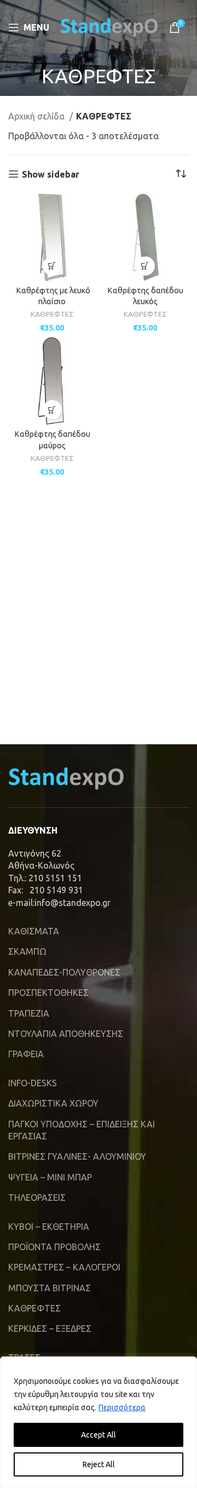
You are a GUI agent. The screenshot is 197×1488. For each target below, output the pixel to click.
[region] (98, 1422)
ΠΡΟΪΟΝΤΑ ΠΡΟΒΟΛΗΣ (54, 1247)
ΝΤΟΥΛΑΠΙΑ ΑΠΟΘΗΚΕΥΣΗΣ (65, 1034)
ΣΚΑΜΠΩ (27, 951)
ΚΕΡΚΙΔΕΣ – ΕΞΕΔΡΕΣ (49, 1328)
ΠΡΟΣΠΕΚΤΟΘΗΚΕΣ (48, 992)
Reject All (99, 1464)
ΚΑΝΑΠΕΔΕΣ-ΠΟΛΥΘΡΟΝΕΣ (64, 972)
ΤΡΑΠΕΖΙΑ (28, 1013)
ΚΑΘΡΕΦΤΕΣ (52, 314)
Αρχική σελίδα (37, 116)
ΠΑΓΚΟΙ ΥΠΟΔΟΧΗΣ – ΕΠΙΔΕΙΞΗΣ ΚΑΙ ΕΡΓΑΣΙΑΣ (81, 1130)
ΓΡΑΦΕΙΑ (26, 1054)
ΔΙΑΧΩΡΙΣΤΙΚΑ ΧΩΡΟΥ (53, 1103)
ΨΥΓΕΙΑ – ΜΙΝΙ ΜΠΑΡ (50, 1177)
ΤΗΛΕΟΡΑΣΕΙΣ (37, 1197)
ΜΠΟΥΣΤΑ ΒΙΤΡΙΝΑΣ (49, 1288)
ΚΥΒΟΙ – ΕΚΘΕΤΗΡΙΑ (48, 1227)
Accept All (98, 1434)
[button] (52, 266)
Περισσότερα (122, 1407)
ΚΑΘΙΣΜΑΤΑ (33, 931)
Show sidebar (50, 174)
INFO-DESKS (32, 1083)
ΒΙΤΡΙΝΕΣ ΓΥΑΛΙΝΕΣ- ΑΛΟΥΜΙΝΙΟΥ (77, 1156)
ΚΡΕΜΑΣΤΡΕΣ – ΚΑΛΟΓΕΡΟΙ (64, 1267)
